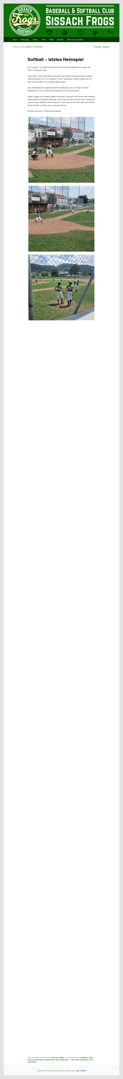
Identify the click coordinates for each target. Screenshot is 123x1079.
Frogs (91, 1057)
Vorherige (97, 47)
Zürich (52, 1060)
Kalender (60, 39)
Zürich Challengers (61, 1060)
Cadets (35, 39)
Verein (43, 39)
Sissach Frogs (39, 1060)
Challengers (84, 1057)
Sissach (30, 1060)
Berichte (55, 1057)
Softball (61, 1057)
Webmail (83, 1071)
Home (15, 39)
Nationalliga (25, 39)
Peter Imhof (38, 47)
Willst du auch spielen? (75, 39)
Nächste (107, 47)
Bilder (51, 39)
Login (77, 1071)
